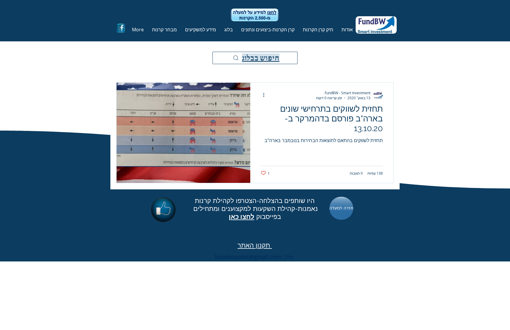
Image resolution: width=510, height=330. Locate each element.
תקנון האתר (255, 245)
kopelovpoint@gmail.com (248, 257)
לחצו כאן (241, 216)
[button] (317, 29)
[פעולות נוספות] (261, 95)
